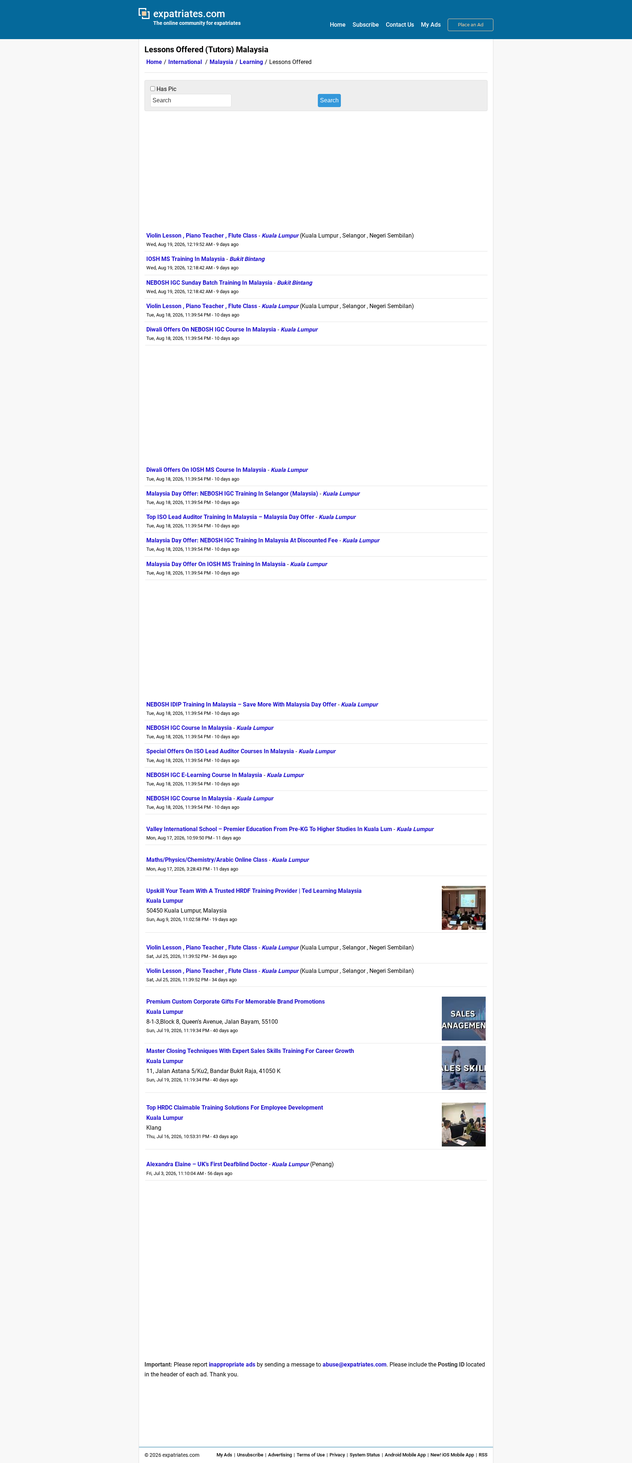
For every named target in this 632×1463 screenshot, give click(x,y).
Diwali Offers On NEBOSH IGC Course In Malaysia (211, 329)
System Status (365, 1455)
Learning (251, 61)
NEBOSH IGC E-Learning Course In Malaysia (204, 775)
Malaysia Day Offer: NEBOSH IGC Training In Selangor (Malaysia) (232, 493)
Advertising (280, 1455)
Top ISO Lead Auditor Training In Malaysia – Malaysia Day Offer (230, 516)
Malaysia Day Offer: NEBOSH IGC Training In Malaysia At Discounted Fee (242, 540)
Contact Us (400, 24)
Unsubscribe (250, 1455)
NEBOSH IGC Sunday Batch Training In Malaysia (209, 282)
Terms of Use (311, 1455)
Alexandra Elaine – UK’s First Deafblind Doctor (206, 1164)
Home (338, 24)
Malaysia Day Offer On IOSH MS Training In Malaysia (216, 564)
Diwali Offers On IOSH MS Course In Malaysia (206, 469)
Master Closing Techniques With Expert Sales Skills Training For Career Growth (250, 1050)
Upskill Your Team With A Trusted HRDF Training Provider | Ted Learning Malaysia (254, 890)
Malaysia (221, 61)
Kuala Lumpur (280, 235)
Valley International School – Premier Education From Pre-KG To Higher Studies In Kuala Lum (269, 829)
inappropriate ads (232, 1364)
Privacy (337, 1455)
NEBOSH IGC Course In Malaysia (189, 727)
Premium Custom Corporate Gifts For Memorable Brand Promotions (235, 1001)
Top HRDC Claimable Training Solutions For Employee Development (234, 1107)
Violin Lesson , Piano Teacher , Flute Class (201, 235)
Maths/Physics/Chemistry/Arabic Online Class (206, 859)
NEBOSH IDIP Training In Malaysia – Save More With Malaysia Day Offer (241, 704)
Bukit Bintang (246, 258)
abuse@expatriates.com (355, 1364)
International (185, 61)
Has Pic (165, 89)
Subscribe (366, 24)
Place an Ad (471, 24)
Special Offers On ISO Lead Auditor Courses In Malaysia (220, 751)
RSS (483, 1455)
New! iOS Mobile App (452, 1455)
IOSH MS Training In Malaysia (185, 258)
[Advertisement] (316, 169)
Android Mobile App (405, 1455)
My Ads (431, 24)
